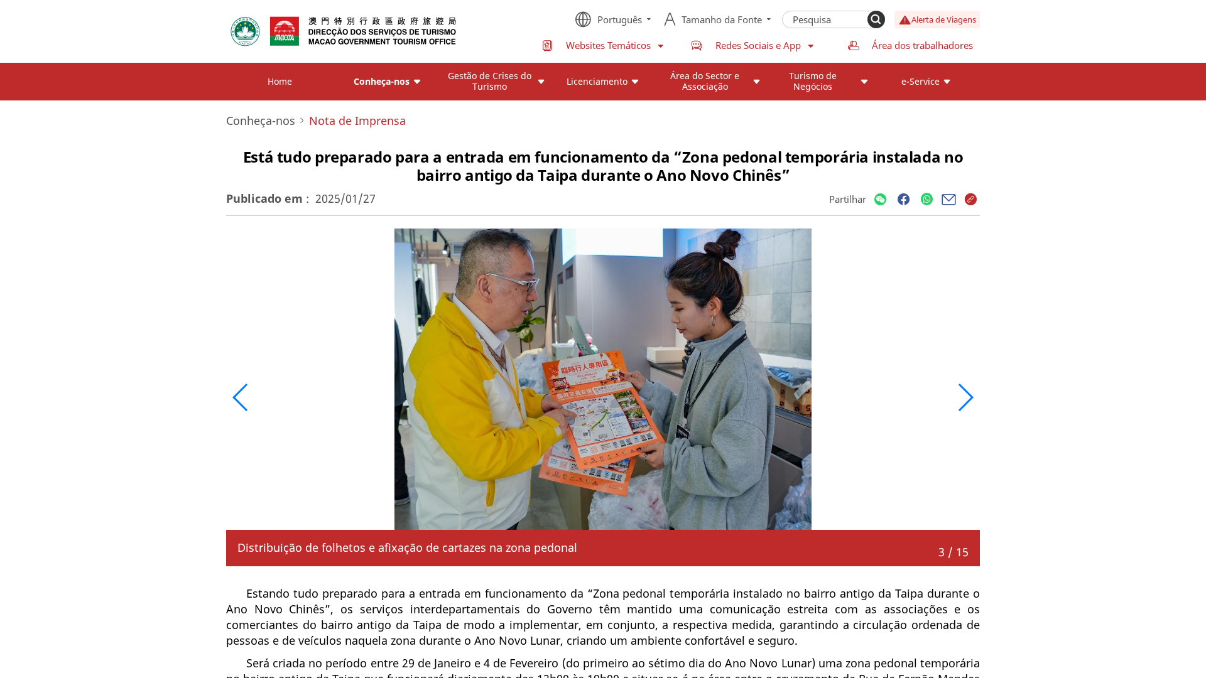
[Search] (876, 19)
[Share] (880, 200)
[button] (240, 397)
